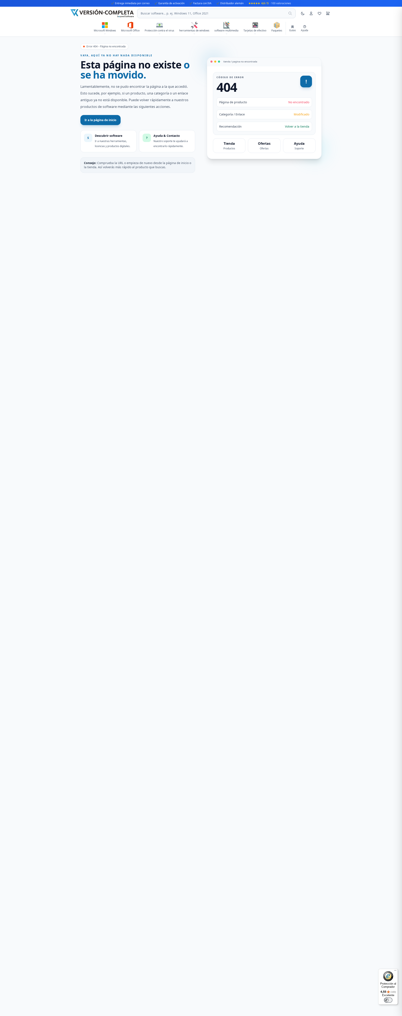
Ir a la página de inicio (100, 120)
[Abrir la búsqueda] (290, 13)
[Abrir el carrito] (328, 13)
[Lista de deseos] (319, 13)
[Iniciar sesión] (311, 13)
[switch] (388, 1000)
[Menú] (395, 971)
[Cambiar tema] (303, 13)
